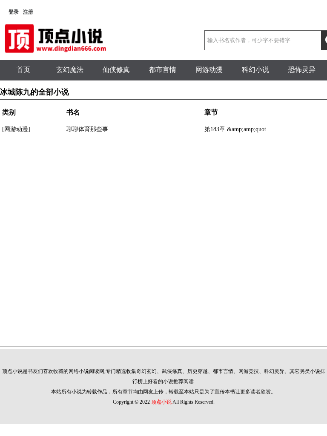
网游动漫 (209, 69)
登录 (14, 12)
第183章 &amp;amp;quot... (237, 129)
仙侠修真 (116, 69)
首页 (23, 69)
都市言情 (162, 69)
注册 (28, 12)
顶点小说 (161, 402)
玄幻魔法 (69, 69)
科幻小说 (255, 69)
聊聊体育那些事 (87, 129)
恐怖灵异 (302, 69)
